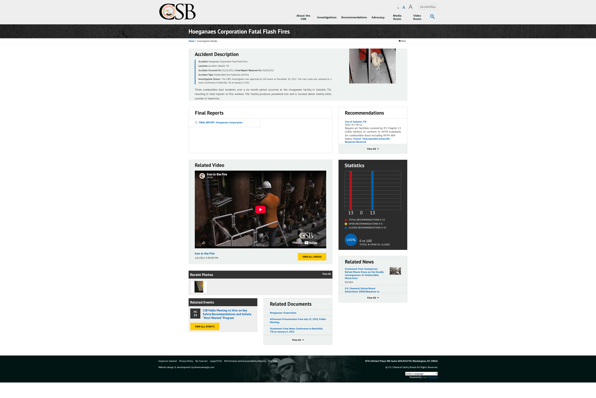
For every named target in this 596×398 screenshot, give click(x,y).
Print (403, 41)
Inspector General (167, 360)
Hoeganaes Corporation (283, 312)
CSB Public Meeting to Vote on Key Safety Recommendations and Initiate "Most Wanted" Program (227, 314)
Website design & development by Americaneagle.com (186, 367)
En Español (428, 6)
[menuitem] (303, 17)
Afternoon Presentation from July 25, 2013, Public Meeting (298, 321)
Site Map (272, 360)
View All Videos (312, 256)
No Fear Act (201, 360)
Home (191, 41)
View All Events (205, 326)
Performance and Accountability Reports (245, 360)
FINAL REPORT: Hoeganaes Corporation (220, 122)
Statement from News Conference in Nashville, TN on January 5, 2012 (296, 330)
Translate (433, 377)
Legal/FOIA (216, 360)
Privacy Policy (186, 360)
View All (326, 273)
